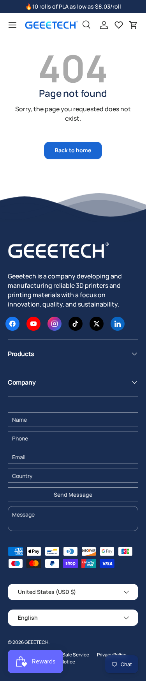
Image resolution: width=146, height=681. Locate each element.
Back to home (73, 150)
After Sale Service (70, 654)
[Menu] (12, 25)
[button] (133, 25)
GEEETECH (36, 642)
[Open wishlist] (118, 25)
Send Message (73, 494)
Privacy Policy (111, 654)
